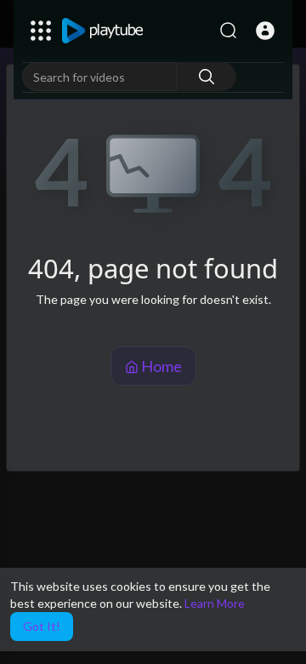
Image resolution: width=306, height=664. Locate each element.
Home (160, 366)
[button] (265, 31)
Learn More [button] (214, 603)
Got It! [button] (41, 626)
